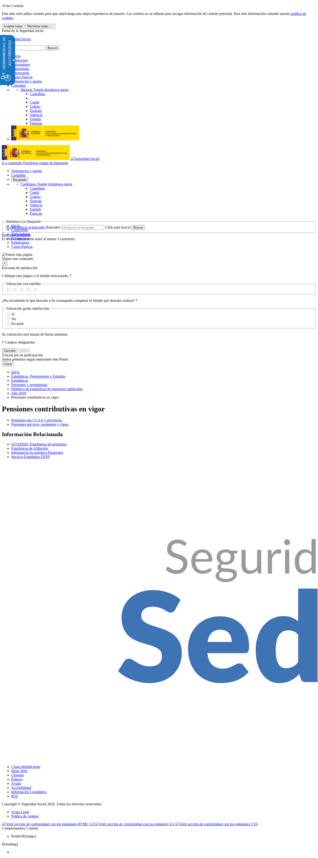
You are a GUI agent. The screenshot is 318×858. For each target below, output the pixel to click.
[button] (159, 257)
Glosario (17, 775)
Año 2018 (18, 393)
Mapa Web (19, 771)
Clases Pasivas (22, 77)
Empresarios (20, 73)
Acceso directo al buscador (25, 227)
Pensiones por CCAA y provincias (36, 420)
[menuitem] (163, 852)
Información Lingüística (28, 792)
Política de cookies (25, 816)
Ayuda (16, 783)
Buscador (53, 227)
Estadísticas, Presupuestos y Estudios (38, 376)
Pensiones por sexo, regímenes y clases (39, 424)
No (13, 319)
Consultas (18, 85)
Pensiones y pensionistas (29, 385)
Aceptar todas (13, 26)
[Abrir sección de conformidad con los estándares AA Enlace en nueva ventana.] (135, 824)
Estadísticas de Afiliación (29, 448)
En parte (17, 324)
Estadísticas (19, 380)
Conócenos (19, 60)
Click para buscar (118, 227)
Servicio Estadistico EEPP (30, 457)
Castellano (46, 184)
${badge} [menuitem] (24, 836)
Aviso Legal (20, 812)
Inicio (15, 56)
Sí (12, 314)
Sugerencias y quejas (26, 81)
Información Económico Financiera (37, 453)
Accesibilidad (21, 788)
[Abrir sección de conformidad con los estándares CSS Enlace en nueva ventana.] (216, 824)
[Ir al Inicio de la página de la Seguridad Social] (16, 39)
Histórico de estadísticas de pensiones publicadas (47, 389)
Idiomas (44, 90)
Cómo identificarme (25, 767)
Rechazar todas (37, 26)
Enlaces (17, 779)
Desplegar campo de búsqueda (45, 163)
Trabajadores (20, 64)
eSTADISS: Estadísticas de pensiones (39, 444)
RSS (14, 796)
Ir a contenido (12, 163)
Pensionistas (20, 69)
